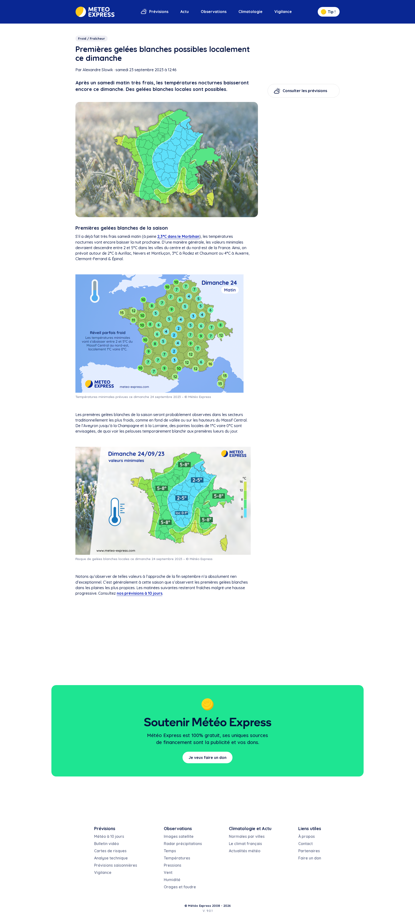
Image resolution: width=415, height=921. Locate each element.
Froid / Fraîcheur (91, 38)
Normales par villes (247, 836)
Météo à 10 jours (109, 836)
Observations (213, 11)
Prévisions (158, 11)
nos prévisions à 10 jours (139, 593)
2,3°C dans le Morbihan (178, 236)
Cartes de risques (110, 850)
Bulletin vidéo (106, 843)
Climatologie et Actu (250, 828)
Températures (177, 858)
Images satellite (179, 836)
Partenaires (309, 850)
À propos (306, 836)
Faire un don (309, 858)
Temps (170, 850)
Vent (168, 872)
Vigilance (283, 11)
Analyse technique (111, 858)
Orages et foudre (180, 886)
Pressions (172, 865)
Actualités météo (244, 850)
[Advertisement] (304, 174)
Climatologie (250, 11)
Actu (184, 11)
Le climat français (245, 843)
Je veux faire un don (207, 757)
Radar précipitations (183, 843)
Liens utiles (309, 828)
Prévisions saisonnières (115, 865)
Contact (305, 843)
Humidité (172, 879)
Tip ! (332, 11)
